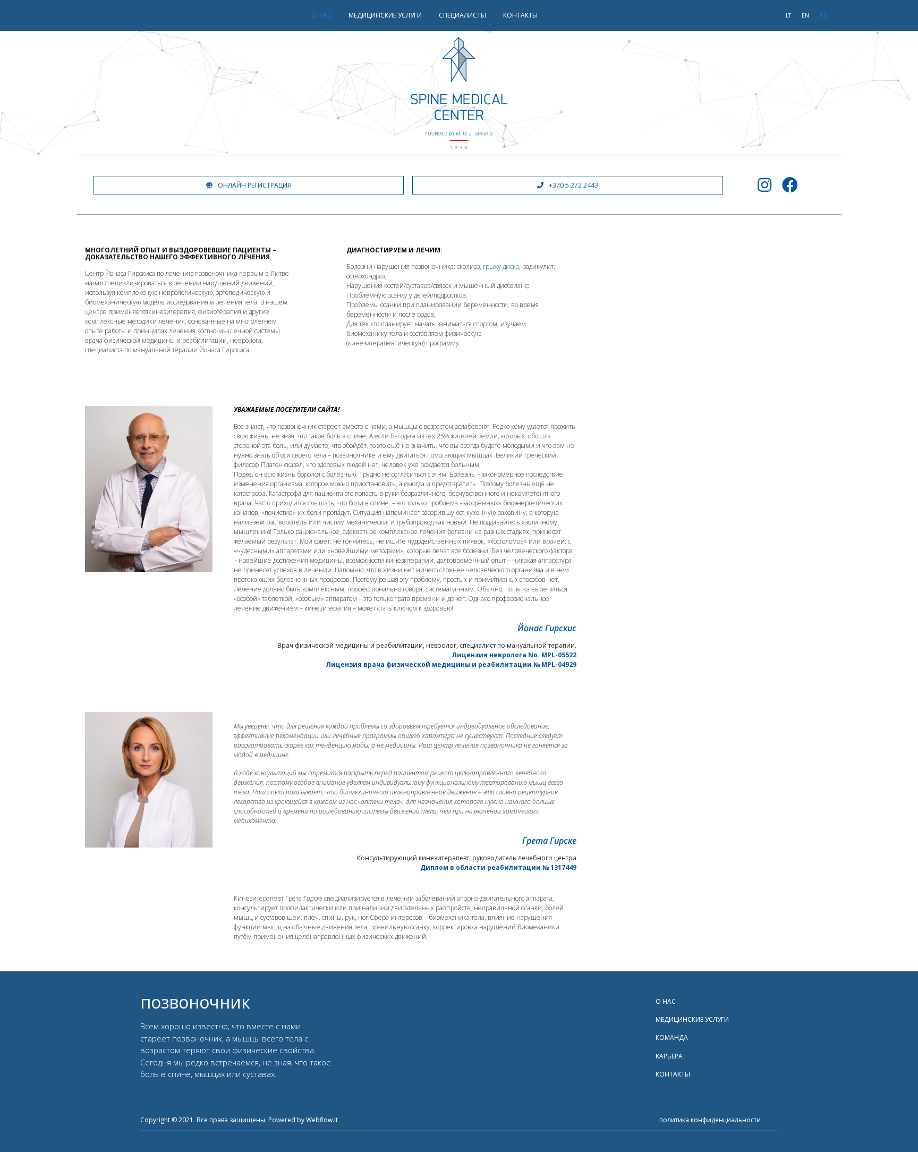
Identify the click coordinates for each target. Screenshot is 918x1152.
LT (788, 15)
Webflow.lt (322, 1119)
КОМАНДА (672, 1037)
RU (824, 15)
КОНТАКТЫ (520, 15)
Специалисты (462, 15)
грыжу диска (501, 266)
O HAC (321, 15)
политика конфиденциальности (710, 1119)
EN (805, 15)
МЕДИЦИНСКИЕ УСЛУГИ (385, 15)
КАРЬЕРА (669, 1056)
